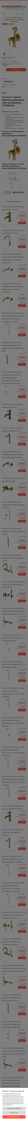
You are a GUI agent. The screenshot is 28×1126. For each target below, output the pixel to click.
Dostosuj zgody (14, 1112)
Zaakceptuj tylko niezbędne (14, 1108)
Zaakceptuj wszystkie (14, 1116)
